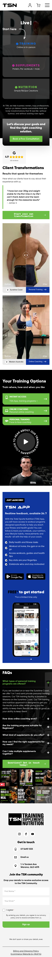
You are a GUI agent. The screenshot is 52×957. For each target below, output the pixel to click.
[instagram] (19, 834)
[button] (5, 629)
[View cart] (38, 5)
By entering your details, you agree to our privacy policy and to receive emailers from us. (26, 916)
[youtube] (32, 834)
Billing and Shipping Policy (26, 951)
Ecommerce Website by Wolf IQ (26, 954)
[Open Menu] (47, 5)
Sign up (26, 924)
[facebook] (26, 834)
